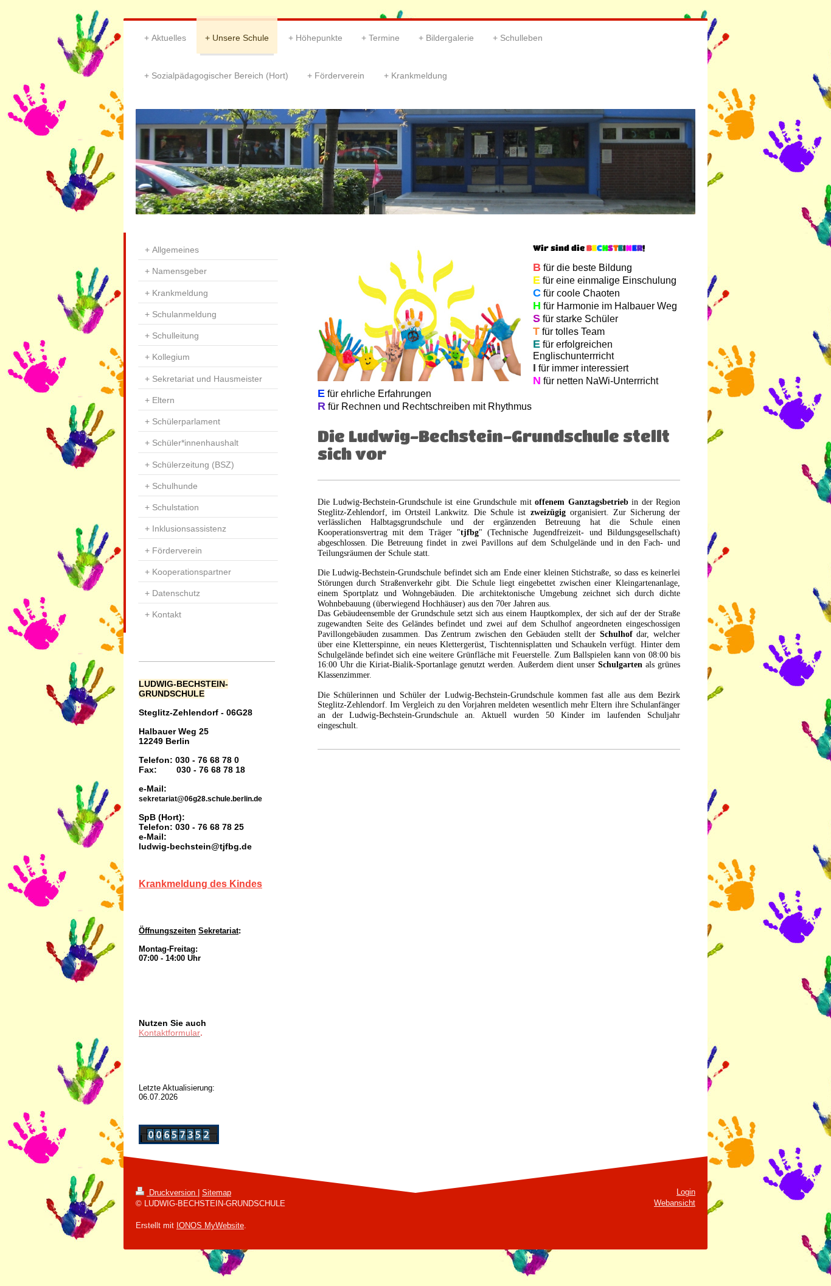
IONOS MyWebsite (210, 1225)
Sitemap (216, 1192)
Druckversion (172, 1192)
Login (685, 1191)
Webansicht (674, 1202)
